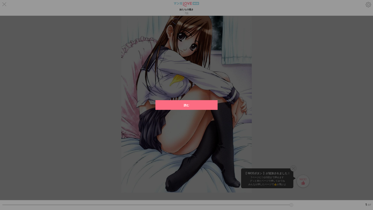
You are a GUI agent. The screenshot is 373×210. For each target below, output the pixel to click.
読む (186, 105)
